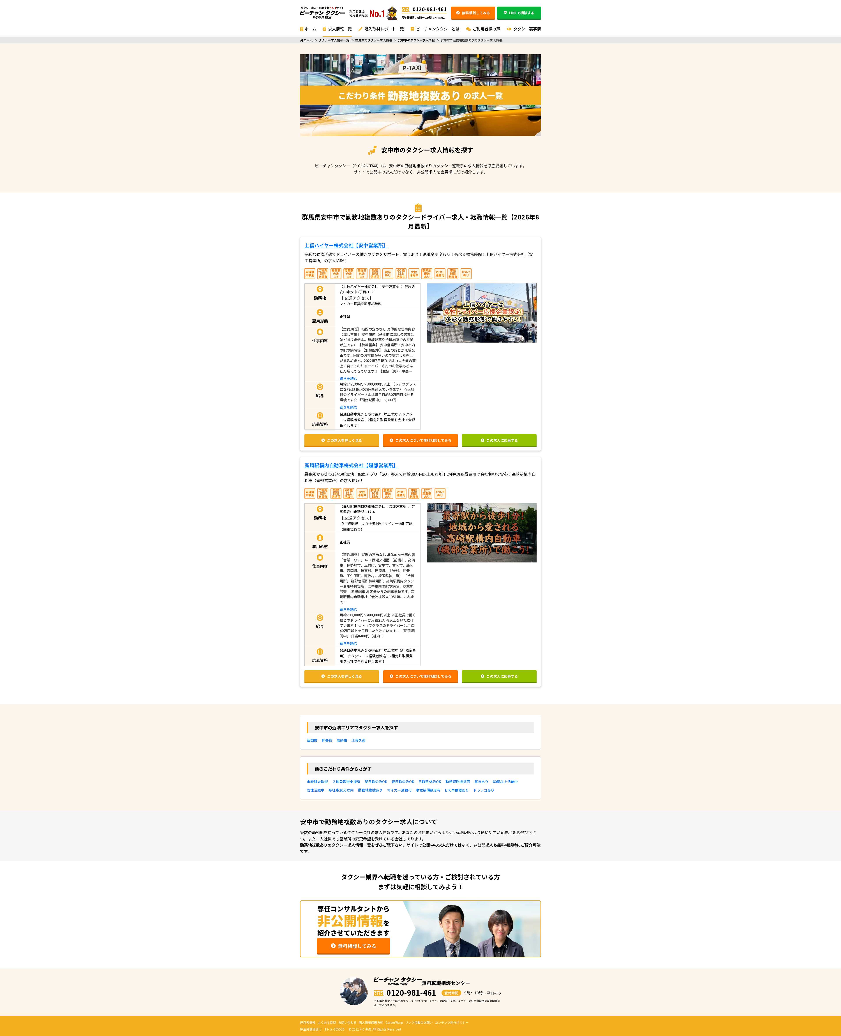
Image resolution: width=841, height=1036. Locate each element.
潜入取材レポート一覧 (384, 29)
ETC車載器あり (457, 790)
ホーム (310, 29)
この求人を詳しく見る (344, 440)
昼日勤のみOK (376, 781)
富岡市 (312, 740)
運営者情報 (307, 1022)
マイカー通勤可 (399, 790)
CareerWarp (394, 1022)
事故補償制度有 (428, 790)
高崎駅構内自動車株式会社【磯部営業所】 (351, 464)
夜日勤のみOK (403, 781)
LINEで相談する (521, 12)
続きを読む (348, 378)
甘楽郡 (327, 740)
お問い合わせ (347, 1022)
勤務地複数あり (370, 790)
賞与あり (481, 781)
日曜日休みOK (430, 781)
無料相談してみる (476, 12)
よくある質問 (327, 1022)
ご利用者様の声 (486, 29)
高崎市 (342, 740)
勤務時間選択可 (457, 781)
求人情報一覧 (339, 29)
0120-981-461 (430, 9)
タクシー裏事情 (526, 29)
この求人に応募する (502, 440)
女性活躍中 (315, 790)
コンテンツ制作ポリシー (452, 1022)
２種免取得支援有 (346, 781)
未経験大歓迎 (317, 781)
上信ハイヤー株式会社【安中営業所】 (346, 245)
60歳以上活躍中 (505, 781)
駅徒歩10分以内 (341, 790)
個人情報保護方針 (371, 1022)
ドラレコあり (483, 790)
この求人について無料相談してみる (423, 440)
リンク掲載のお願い (419, 1022)
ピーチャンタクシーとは (437, 29)
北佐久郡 (359, 740)
